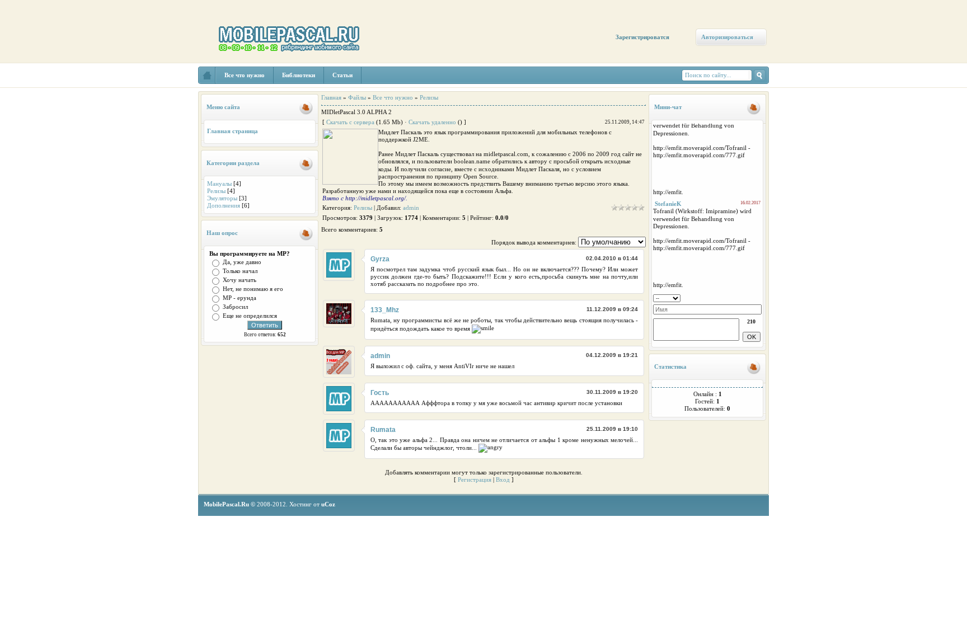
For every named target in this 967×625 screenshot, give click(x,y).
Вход (503, 479)
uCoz (328, 504)
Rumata (383, 430)
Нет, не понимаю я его (253, 288)
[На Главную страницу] (207, 75)
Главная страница (232, 131)
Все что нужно (393, 97)
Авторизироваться (727, 37)
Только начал (240, 270)
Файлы (357, 97)
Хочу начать (239, 279)
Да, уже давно (242, 262)
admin (411, 207)
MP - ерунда (239, 297)
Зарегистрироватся (642, 37)
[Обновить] (758, 297)
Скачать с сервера (350, 122)
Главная (331, 97)
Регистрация (474, 479)
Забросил (235, 306)
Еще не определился (250, 315)
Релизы (216, 190)
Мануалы (219, 183)
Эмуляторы (222, 198)
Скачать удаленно (432, 122)
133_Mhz (384, 310)
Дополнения (223, 205)
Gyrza (379, 259)
